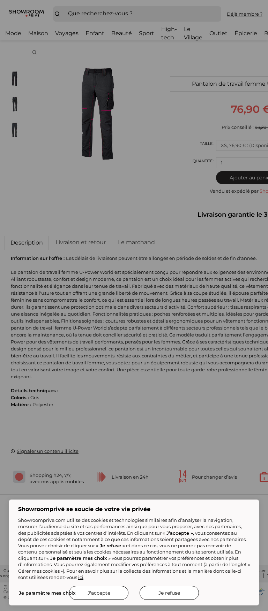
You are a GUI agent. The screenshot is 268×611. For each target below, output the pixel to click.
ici (80, 577)
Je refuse (169, 593)
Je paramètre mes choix (47, 593)
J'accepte (99, 593)
